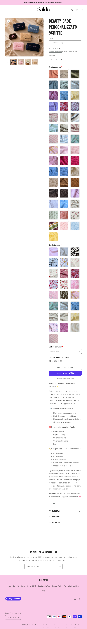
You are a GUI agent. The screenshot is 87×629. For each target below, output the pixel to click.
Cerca (8, 586)
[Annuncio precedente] (4, 2)
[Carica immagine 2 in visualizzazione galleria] (21, 62)
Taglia (51, 39)
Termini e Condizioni (71, 586)
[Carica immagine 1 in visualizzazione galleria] (14, 62)
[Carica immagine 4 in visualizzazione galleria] (35, 62)
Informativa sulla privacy (74, 625)
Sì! (58, 361)
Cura (23, 586)
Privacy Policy (57, 586)
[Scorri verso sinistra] (7, 62)
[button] (4, 10)
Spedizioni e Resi (44, 586)
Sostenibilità (31, 586)
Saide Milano (31, 625)
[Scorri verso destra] (41, 62)
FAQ (43, 591)
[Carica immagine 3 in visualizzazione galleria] (28, 62)
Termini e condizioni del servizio (52, 627)
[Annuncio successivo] (83, 2)
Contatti (16, 586)
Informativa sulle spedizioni (73, 627)
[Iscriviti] (60, 566)
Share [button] (53, 503)
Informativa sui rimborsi (57, 625)
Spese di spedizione (55, 52)
